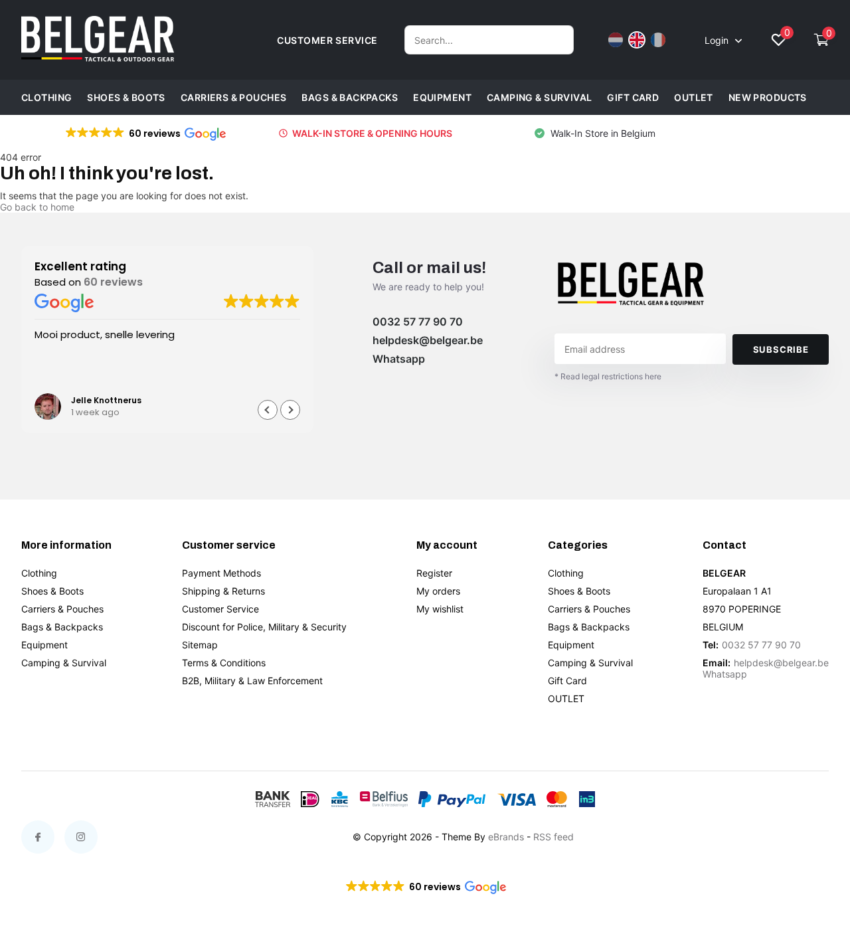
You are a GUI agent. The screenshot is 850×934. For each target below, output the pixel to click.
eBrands (506, 836)
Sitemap (200, 644)
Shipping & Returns (223, 591)
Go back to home (37, 207)
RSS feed (553, 836)
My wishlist (440, 608)
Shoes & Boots (126, 97)
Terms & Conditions (224, 662)
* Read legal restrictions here (607, 376)
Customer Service (220, 608)
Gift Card (633, 97)
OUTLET (693, 97)
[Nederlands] (615, 40)
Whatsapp (399, 358)
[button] (144, 133)
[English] (637, 40)
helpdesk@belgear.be (428, 340)
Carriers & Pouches (234, 97)
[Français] (658, 40)
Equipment (442, 97)
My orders (438, 591)
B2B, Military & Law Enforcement (252, 680)
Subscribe (781, 349)
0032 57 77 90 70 (418, 321)
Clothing (46, 97)
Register (434, 573)
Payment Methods (221, 573)
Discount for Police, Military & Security (264, 626)
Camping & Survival (539, 97)
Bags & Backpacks (349, 97)
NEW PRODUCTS (767, 97)
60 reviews (113, 282)
